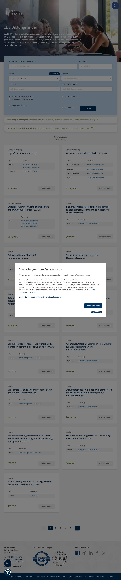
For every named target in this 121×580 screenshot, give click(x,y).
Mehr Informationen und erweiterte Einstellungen (39, 297)
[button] (8, 572)
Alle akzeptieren (93, 305)
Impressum (95, 312)
